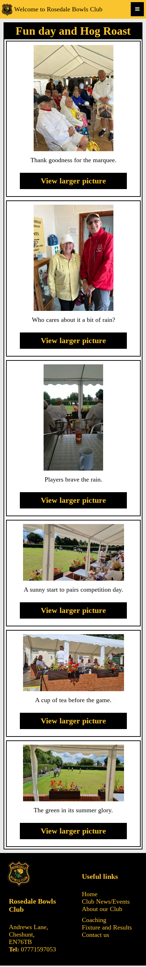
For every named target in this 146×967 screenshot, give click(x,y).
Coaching (94, 919)
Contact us (95, 934)
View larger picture (73, 180)
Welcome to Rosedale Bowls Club (58, 9)
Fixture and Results (107, 927)
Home (89, 894)
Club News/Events (106, 901)
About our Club (102, 908)
